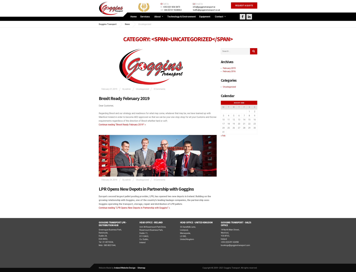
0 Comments (159, 89)
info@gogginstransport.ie (204, 7)
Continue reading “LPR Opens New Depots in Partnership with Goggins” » (134, 207)
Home (133, 16)
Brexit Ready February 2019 (124, 98)
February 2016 (229, 71)
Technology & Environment (181, 16)
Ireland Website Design (124, 268)
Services (145, 16)
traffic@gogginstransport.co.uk (206, 10)
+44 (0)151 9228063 (173, 10)
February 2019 (229, 68)
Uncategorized (142, 89)
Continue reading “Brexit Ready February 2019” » (122, 124)
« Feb (223, 136)
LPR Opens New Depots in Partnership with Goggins (146, 189)
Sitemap (141, 268)
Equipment (204, 16)
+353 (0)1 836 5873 (171, 7)
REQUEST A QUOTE (244, 5)
